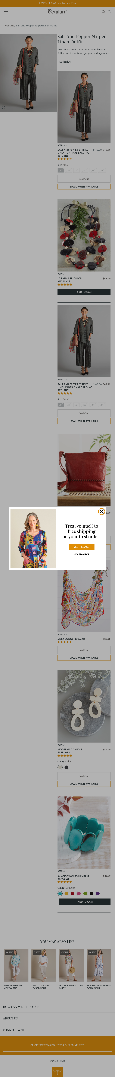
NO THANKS (81, 554)
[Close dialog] (101, 511)
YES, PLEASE (81, 547)
